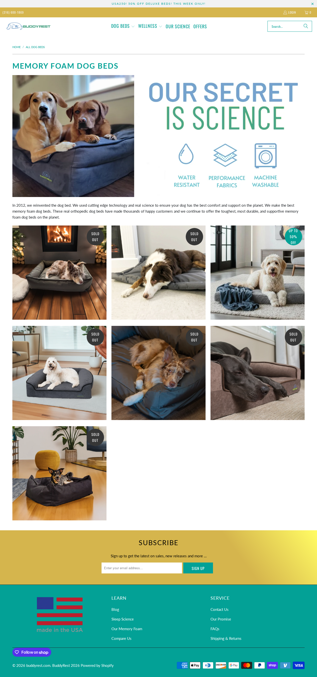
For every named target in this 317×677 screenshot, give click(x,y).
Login (292, 12)
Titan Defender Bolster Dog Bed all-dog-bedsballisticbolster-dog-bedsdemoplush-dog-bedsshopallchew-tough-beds (158, 373)
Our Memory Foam (126, 628)
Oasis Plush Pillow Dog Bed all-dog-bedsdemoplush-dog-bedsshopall (59, 473)
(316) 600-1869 (13, 12)
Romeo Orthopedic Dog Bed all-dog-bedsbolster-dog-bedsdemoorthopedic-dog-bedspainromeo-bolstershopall (59, 373)
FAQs (215, 628)
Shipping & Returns (226, 638)
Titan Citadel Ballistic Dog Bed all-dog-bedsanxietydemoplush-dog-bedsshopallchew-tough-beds (59, 273)
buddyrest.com (38, 665)
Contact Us (220, 609)
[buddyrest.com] (28, 26)
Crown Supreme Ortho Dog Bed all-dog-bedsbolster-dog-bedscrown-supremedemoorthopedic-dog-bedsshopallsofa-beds (258, 373)
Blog (115, 609)
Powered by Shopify (97, 665)
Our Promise (221, 619)
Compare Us (121, 638)
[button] (123, 26)
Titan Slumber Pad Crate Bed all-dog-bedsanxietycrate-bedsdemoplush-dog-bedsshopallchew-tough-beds (158, 273)
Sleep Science (122, 619)
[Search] (306, 26)
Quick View (59, 296)
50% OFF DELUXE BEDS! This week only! (167, 3)
